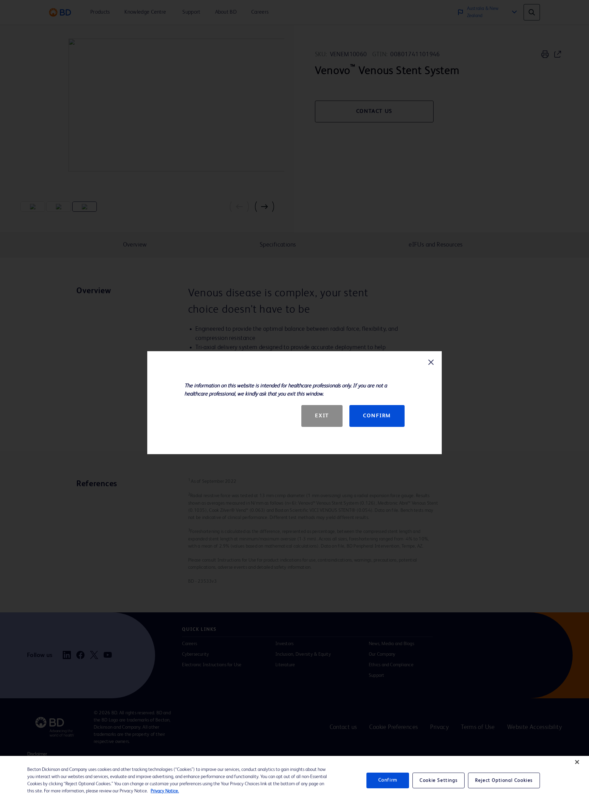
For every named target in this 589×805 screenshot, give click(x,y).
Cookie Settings (438, 780)
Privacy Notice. (165, 791)
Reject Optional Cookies (504, 780)
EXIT (322, 416)
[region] (294, 780)
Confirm (377, 416)
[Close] (577, 762)
